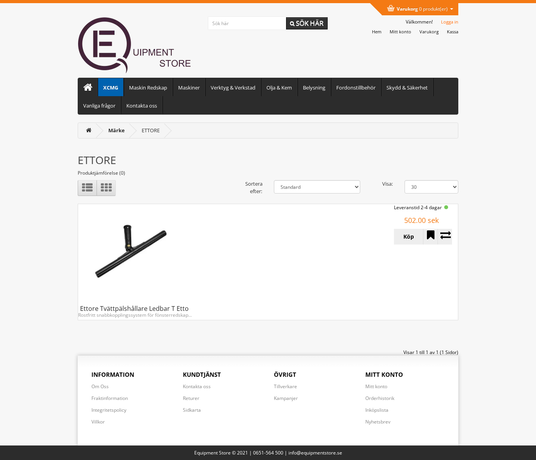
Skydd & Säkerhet (407, 87)
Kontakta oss (141, 105)
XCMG (110, 87)
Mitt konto (376, 386)
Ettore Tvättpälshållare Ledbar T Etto (134, 308)
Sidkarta (192, 410)
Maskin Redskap (148, 87)
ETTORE (151, 130)
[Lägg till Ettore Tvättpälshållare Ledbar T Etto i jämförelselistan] (445, 237)
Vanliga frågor (99, 105)
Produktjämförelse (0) (101, 173)
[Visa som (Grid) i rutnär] (106, 188)
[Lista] (87, 188)
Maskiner (189, 87)
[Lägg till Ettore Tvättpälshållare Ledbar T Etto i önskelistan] (430, 237)
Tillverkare (285, 386)
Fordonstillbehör (356, 87)
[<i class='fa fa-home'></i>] (88, 130)
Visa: (387, 183)
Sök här (309, 22)
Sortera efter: (253, 187)
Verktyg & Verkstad (233, 87)
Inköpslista (376, 410)
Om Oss (100, 386)
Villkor (98, 421)
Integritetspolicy (108, 410)
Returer (191, 398)
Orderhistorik (379, 398)
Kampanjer (286, 398)
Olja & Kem (279, 87)
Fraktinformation (109, 398)
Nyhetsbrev (377, 421)
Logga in (449, 22)
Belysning (314, 87)
